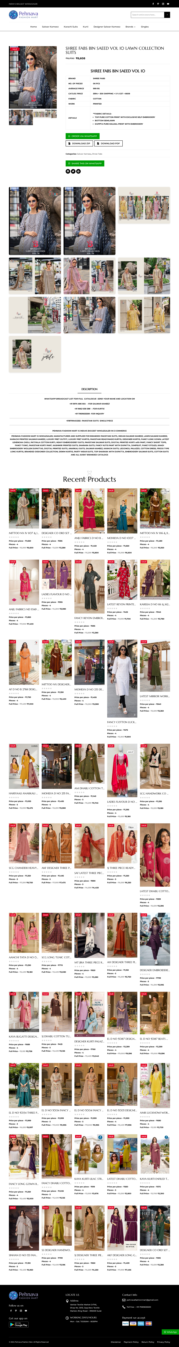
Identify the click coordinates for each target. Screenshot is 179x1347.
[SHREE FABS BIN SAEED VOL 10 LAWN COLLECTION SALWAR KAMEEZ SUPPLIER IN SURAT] (15, 117)
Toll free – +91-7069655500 (139, 1307)
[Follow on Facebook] (153, 4)
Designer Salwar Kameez (107, 27)
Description (89, 389)
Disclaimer (116, 1342)
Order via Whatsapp (84, 136)
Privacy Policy (163, 1342)
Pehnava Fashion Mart (24, 1342)
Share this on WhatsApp (87, 163)
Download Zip (81, 143)
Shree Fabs (97, 154)
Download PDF (110, 143)
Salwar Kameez (50, 27)
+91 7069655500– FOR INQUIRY (89, 414)
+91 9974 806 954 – (78, 404)
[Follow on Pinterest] (158, 4)
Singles (145, 27)
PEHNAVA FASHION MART (64, 431)
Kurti (85, 27)
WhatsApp (172, 1332)
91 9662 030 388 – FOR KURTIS (89, 409)
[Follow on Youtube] (168, 4)
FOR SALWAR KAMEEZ (99, 404)
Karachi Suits (71, 27)
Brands (129, 27)
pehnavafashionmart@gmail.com (142, 1300)
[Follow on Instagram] (163, 4)
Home (33, 27)
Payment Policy (131, 1342)
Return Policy (148, 1342)
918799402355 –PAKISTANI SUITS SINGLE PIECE (90, 421)
